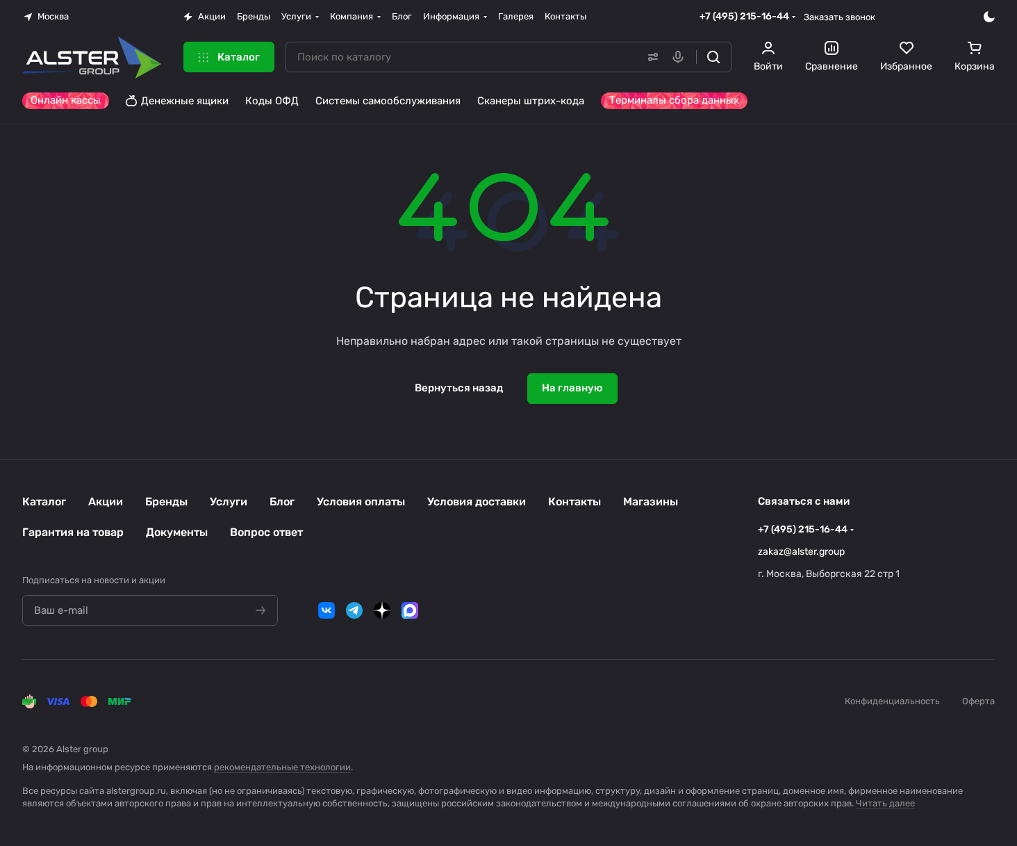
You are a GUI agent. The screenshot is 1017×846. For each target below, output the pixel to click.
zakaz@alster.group (801, 552)
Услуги (228, 501)
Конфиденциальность (892, 701)
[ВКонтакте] (326, 610)
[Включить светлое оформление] (989, 16)
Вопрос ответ (266, 532)
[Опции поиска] (650, 57)
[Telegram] (354, 610)
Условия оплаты (361, 501)
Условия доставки (476, 501)
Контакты (574, 501)
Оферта (978, 701)
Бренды (166, 501)
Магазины (650, 501)
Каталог (44, 501)
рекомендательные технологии (282, 767)
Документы (177, 532)
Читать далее (885, 803)
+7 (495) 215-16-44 (744, 16)
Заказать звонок (839, 17)
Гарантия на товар (73, 532)
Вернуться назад (459, 388)
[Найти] (713, 57)
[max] (410, 610)
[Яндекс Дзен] (382, 610)
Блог (282, 501)
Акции (105, 501)
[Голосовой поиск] (680, 57)
